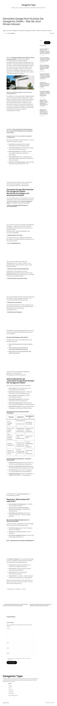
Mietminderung (18, 589)
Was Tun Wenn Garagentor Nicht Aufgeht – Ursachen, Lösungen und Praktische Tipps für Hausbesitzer (44, 102)
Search (41, 40)
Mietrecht (24, 589)
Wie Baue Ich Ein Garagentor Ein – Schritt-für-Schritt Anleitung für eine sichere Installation (44, 111)
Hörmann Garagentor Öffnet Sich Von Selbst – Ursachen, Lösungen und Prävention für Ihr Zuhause (45, 67)
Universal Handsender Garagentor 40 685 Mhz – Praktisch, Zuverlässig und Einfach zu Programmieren (45, 93)
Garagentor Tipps (28, 5)
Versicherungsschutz (22, 494)
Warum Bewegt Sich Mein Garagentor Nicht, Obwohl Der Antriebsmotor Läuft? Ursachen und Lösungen (20, 130)
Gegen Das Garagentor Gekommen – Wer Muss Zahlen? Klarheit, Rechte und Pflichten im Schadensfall (15, 605)
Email (8, 648)
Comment (9, 628)
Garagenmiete (10, 273)
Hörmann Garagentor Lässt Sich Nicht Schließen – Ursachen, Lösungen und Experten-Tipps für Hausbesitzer (45, 51)
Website (8, 653)
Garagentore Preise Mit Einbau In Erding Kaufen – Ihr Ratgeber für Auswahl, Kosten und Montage (41, 605)
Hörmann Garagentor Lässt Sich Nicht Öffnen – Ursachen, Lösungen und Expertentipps (45, 59)
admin (53, 33)
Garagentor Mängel (10, 589)
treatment (12, 33)
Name (8, 642)
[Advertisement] (23, 48)
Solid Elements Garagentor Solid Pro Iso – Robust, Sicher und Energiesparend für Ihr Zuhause (45, 84)
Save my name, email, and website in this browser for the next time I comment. (19, 659)
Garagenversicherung (14, 473)
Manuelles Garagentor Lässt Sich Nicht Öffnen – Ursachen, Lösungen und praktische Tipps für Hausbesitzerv (45, 76)
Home (4, 30)
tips (8, 33)
